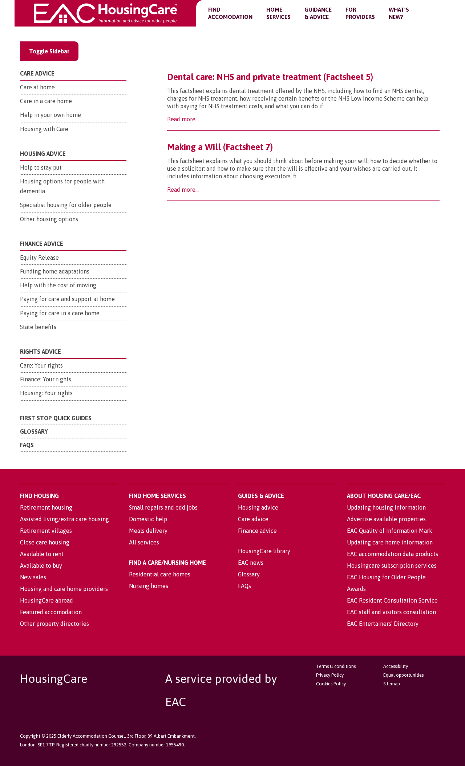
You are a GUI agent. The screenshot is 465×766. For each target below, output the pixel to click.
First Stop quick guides (56, 418)
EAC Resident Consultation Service (392, 600)
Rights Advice (40, 351)
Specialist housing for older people (66, 205)
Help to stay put (41, 167)
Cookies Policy (331, 683)
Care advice (253, 519)
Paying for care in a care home (60, 313)
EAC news (250, 562)
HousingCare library (264, 551)
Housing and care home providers (64, 588)
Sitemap (391, 683)
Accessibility (395, 666)
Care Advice (37, 73)
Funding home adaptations (54, 271)
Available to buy (41, 565)
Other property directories (54, 623)
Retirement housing (46, 507)
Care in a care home (46, 101)
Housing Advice (43, 153)
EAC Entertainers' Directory (382, 623)
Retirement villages (46, 530)
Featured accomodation (51, 612)
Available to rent (42, 554)
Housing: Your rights (46, 393)
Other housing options (49, 219)
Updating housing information (386, 507)
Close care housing (44, 542)
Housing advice (258, 507)
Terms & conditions (336, 666)
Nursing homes (148, 586)
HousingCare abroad (46, 600)
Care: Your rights (41, 365)
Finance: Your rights (45, 379)
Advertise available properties (386, 519)
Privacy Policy (330, 675)
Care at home (37, 87)
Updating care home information (390, 542)
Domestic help (148, 519)
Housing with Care (44, 129)
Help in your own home (50, 115)
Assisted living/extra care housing (64, 519)
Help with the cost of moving (58, 285)
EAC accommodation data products (392, 554)
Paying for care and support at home (67, 299)
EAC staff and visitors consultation (391, 612)
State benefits (38, 327)
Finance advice (257, 530)
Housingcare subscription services (392, 565)
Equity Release (39, 257)
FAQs (27, 445)
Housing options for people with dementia (62, 186)
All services (144, 542)
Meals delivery (148, 530)
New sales (33, 577)
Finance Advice (41, 243)
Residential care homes (159, 574)
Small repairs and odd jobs (163, 507)
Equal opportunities (403, 675)
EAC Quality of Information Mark (389, 530)
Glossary (34, 431)
